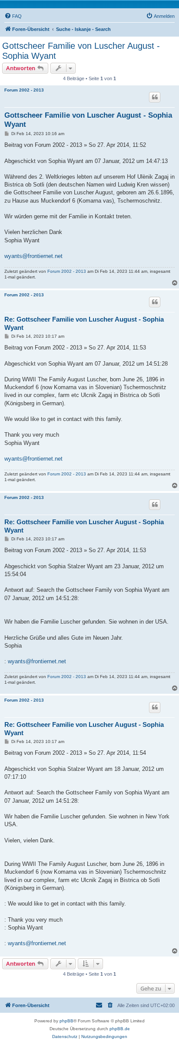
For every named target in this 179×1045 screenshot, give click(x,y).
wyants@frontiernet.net (33, 256)
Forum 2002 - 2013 (24, 90)
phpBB (66, 1020)
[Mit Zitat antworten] (154, 97)
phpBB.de (119, 1028)
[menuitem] (13, 16)
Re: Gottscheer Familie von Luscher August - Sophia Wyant (84, 323)
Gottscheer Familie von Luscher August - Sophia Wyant (81, 51)
